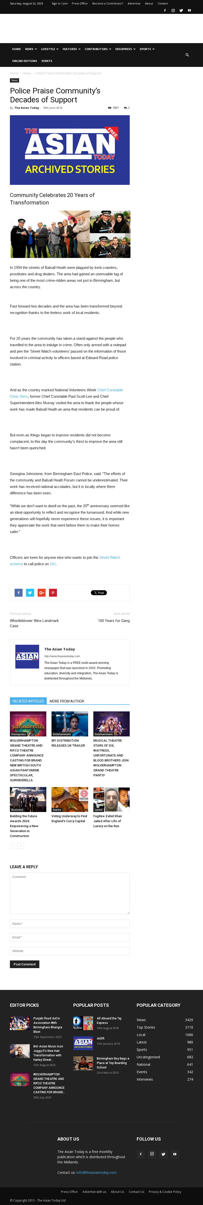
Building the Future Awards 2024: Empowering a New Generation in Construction (24, 826)
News (29, 49)
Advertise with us (94, 1192)
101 (53, 564)
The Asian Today (26, 108)
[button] (187, 55)
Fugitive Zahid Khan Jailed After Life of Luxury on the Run (107, 821)
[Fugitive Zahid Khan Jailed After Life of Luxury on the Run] (111, 799)
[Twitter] (181, 10)
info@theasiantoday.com (96, 1172)
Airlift (100, 1038)
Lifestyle (48, 49)
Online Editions (24, 61)
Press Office (80, 3)
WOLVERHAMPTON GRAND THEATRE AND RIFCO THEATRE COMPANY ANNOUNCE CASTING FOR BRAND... (49, 1083)
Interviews (145, 1079)
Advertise (134, 3)
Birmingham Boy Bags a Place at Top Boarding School (113, 1063)
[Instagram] (173, 10)
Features (70, 49)
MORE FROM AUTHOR (67, 701)
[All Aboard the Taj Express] (83, 1023)
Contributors (96, 49)
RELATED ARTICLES (28, 701)
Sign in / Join (60, 3)
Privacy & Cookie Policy (165, 1192)
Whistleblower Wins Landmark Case (34, 623)
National (143, 1064)
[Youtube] (189, 10)
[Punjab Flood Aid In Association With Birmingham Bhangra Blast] (20, 1023)
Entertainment (62, 734)
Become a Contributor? (107, 3)
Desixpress (18, 734)
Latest (98, 810)
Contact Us (136, 1192)
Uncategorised (148, 1057)
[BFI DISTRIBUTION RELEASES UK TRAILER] (69, 723)
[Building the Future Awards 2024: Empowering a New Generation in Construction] (28, 799)
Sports (145, 49)
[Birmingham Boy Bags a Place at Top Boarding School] (83, 1063)
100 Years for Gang (114, 620)
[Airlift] (83, 1043)
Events (47, 61)
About (149, 3)
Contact (163, 3)
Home (16, 49)
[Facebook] (165, 10)
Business (17, 810)
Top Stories (146, 1027)
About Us (117, 1192)
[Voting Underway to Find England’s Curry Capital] (69, 799)
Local (141, 1034)
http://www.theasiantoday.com (62, 656)
